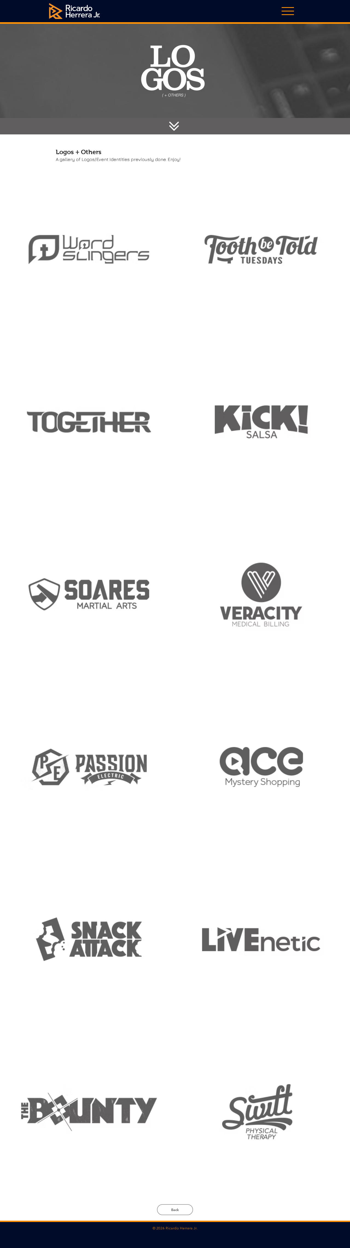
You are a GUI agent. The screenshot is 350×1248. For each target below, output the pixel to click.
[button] (288, 11)
